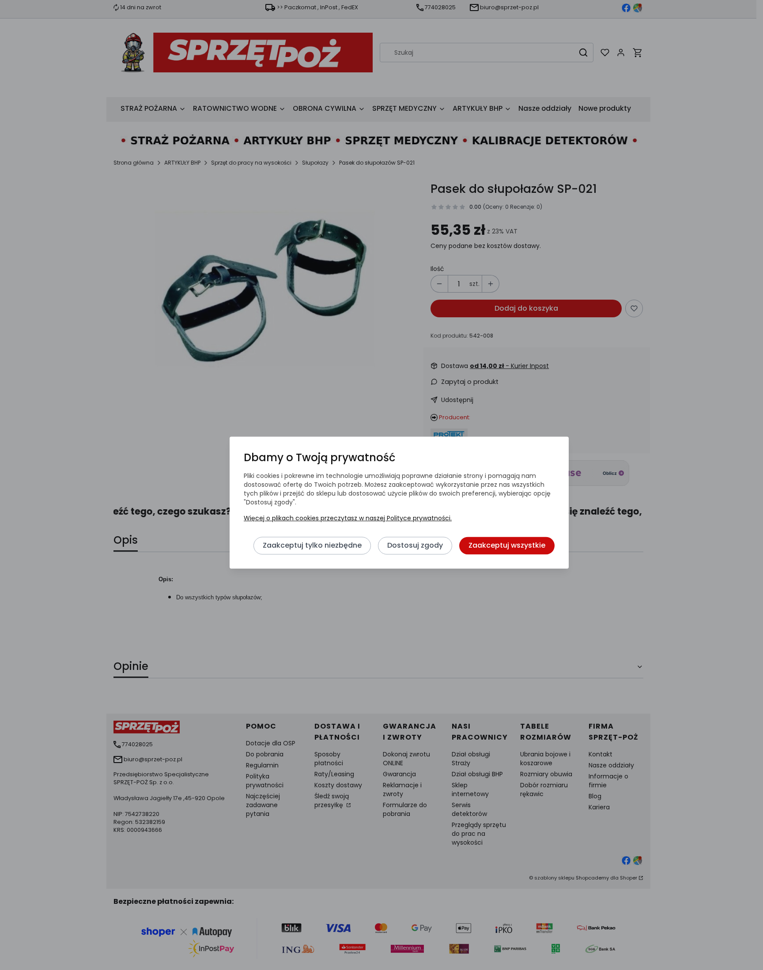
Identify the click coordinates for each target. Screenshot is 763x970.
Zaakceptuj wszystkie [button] (506, 546)
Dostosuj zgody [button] (415, 546)
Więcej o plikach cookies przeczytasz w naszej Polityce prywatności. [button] (348, 518)
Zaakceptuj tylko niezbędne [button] (312, 546)
